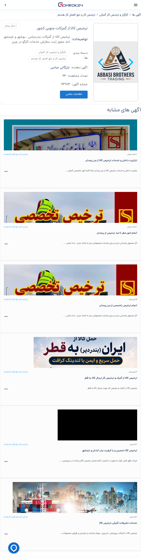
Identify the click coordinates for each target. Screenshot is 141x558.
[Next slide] (99, 62)
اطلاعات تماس (74, 94)
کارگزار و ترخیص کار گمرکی (113, 15)
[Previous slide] (131, 62)
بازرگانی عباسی (64, 68)
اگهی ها (136, 15)
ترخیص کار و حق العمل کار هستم (76, 15)
